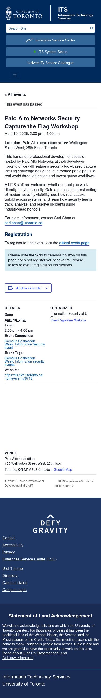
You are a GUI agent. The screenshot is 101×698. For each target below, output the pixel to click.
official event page (74, 242)
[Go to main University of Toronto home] (27, 13)
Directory (9, 576)
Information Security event (25, 346)
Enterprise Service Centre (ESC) (29, 559)
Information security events (24, 363)
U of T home (12, 569)
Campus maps (14, 590)
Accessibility (12, 545)
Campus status (14, 583)
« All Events (15, 94)
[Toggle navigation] (15, 76)
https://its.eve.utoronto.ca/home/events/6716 (24, 377)
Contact (8, 538)
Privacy (8, 552)
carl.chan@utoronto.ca (23, 222)
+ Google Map (61, 469)
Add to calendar (29, 288)
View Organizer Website (68, 320)
